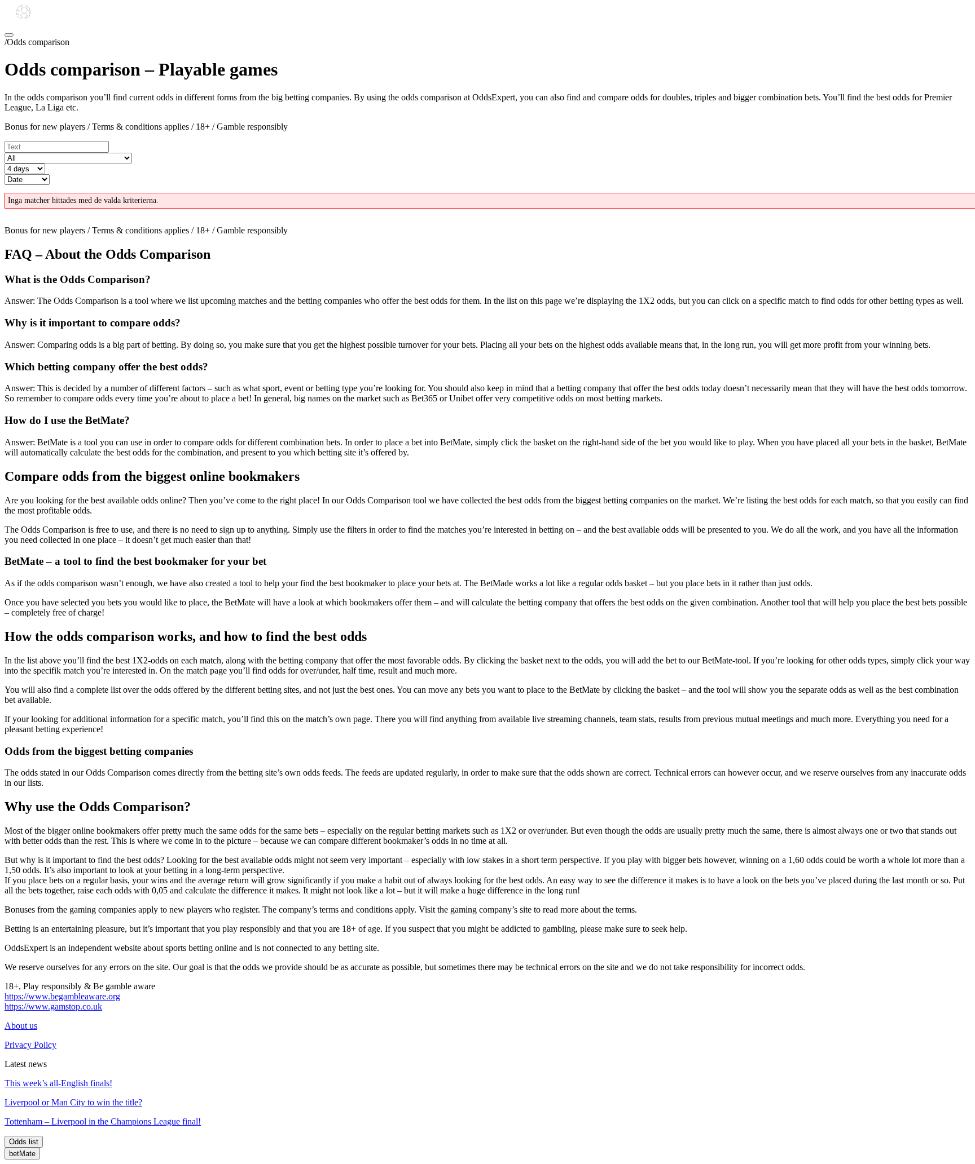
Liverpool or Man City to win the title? (73, 1102)
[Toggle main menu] (9, 35)
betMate (22, 1153)
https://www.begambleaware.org (62, 996)
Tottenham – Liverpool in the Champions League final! (103, 1121)
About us (21, 1025)
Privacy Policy (30, 1045)
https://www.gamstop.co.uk (53, 1006)
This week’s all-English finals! (58, 1083)
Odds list (23, 1142)
